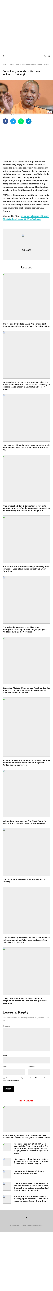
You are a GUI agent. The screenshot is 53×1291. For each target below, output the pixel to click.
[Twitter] (26, 1217)
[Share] (5, 121)
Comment (7, 1026)
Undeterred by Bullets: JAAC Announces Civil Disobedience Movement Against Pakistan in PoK (26, 325)
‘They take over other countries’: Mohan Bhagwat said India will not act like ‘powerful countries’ (25, 1000)
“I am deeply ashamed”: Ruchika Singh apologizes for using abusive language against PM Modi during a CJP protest (25, 629)
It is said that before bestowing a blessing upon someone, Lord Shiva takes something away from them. (26, 568)
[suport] (26, 727)
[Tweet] (13, 121)
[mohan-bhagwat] (26, 478)
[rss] (26, 971)
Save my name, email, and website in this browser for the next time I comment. (26, 1079)
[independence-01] (26, 355)
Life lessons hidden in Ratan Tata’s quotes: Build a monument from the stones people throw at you (26, 447)
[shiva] (26, 793)
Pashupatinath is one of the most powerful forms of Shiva (30, 1172)
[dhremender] (26, 660)
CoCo (25, 249)
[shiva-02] (26, 539)
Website (31, 1067)
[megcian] (26, 910)
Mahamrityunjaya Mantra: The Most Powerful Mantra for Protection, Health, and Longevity (25, 822)
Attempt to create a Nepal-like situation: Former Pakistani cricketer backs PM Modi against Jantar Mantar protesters (26, 762)
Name (5, 1055)
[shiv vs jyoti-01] (26, 852)
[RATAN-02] (26, 418)
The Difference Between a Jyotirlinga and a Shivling (24, 880)
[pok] (26, 296)
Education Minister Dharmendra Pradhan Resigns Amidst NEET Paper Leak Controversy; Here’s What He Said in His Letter (26, 690)
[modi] (26, 600)
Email (5, 1067)
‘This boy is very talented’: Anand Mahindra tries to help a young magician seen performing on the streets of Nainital (26, 940)
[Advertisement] (26, 26)
